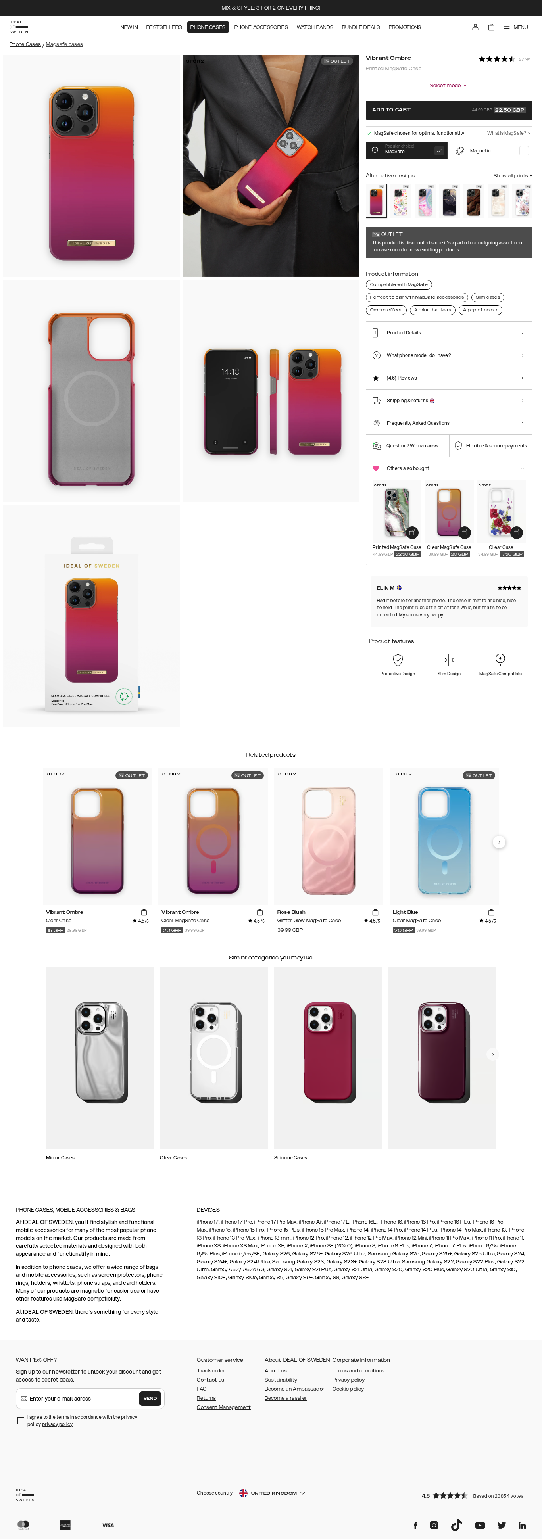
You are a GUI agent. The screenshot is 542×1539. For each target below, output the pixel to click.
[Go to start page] (19, 27)
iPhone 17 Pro (236, 1222)
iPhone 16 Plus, (454, 1222)
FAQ (201, 1389)
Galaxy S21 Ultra (352, 1269)
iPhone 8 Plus (393, 1246)
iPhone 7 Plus (451, 1246)
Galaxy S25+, (437, 1254)
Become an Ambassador (294, 1389)
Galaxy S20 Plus (424, 1269)
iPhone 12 (337, 1238)
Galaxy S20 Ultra (466, 1269)
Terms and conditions (358, 1371)
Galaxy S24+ (212, 1262)
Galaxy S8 (327, 1277)
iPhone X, (297, 1246)
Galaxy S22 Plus (475, 1262)
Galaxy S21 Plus (313, 1269)
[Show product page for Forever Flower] (400, 201)
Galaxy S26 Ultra (345, 1254)
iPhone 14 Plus (420, 1230)
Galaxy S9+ (299, 1277)
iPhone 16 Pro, (419, 1222)
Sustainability (281, 1380)
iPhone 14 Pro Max (461, 1230)
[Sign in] (475, 27)
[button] (474, 1495)
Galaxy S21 (278, 1269)
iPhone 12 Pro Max (371, 1238)
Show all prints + (513, 175)
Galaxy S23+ (342, 1262)
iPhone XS (209, 1246)
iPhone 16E (364, 1222)
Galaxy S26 (276, 1254)
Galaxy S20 (388, 1269)
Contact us (210, 1380)
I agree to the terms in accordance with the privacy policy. (82, 1421)
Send (150, 1399)
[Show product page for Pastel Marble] (425, 201)
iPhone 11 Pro (486, 1238)
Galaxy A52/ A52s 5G (237, 1269)
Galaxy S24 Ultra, (250, 1262)
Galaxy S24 (510, 1254)
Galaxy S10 (501, 1269)
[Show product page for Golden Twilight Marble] (449, 201)
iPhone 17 (208, 1222)
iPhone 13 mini (274, 1238)
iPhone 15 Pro (248, 1230)
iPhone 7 (422, 1246)
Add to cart (448, 110)
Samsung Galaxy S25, (394, 1254)
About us (276, 1371)
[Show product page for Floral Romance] (522, 201)
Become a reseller (286, 1398)
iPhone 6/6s (483, 1246)
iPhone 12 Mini (411, 1238)
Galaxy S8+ (355, 1277)
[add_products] (412, 532)
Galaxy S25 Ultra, (475, 1254)
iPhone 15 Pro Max (323, 1230)
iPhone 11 (513, 1238)
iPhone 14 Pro (385, 1230)
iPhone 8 (365, 1246)
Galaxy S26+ (307, 1254)
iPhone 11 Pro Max (449, 1238)
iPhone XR (271, 1246)
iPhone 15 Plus (283, 1230)
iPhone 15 (220, 1230)
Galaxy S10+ (211, 1277)
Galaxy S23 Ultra (379, 1262)
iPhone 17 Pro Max (275, 1222)
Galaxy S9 (271, 1277)
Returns (206, 1398)
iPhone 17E (336, 1222)
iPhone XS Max (240, 1246)
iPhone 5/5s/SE (241, 1254)
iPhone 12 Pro (308, 1238)
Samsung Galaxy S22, (428, 1262)
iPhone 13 (495, 1230)
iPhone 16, (392, 1222)
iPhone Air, (311, 1222)
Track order (211, 1371)
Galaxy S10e (242, 1277)
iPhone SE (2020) (331, 1246)
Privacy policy (349, 1380)
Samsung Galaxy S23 (298, 1262)
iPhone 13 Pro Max (234, 1238)
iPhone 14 (358, 1230)
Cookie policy (348, 1389)
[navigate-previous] (499, 842)
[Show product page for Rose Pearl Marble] (498, 201)
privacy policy (57, 1424)
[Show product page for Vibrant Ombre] (376, 201)
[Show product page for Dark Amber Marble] (473, 201)
